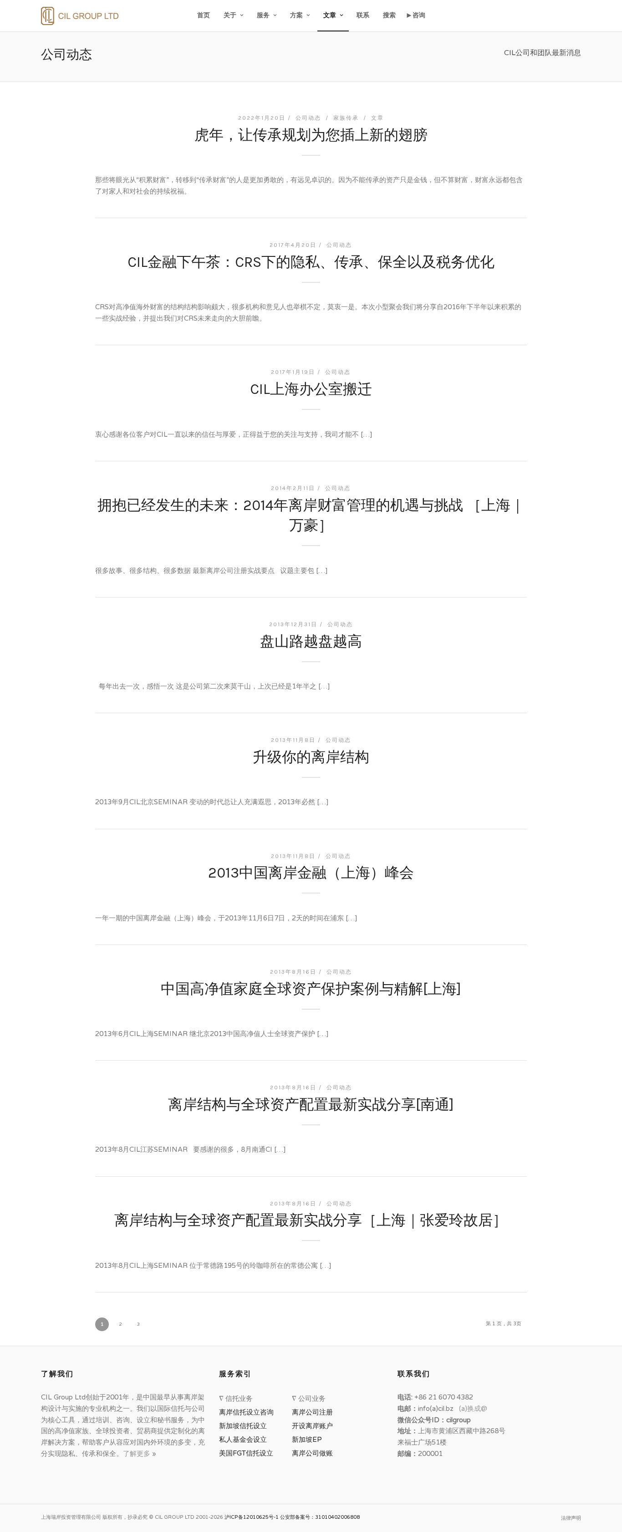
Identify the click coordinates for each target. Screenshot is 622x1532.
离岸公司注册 (314, 1412)
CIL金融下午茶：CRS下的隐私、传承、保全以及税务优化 (311, 262)
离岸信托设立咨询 (248, 1412)
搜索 (389, 15)
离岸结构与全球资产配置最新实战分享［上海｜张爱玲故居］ (310, 1220)
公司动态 (308, 118)
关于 (230, 15)
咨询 (419, 15)
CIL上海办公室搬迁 (311, 389)
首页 (203, 15)
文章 (329, 15)
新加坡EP (307, 1439)
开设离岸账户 (312, 1426)
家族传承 (346, 118)
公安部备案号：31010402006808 (320, 1517)
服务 (263, 15)
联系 (363, 15)
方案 (296, 15)
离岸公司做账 (312, 1453)
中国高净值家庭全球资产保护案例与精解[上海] (311, 988)
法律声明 (571, 1518)
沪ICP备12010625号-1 (251, 1517)
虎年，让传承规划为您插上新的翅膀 (311, 135)
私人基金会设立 (243, 1439)
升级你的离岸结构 (311, 757)
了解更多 (137, 1454)
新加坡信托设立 (244, 1426)
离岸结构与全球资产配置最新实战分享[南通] (311, 1104)
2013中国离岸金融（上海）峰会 (311, 872)
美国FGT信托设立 (248, 1453)
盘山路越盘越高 (311, 641)
